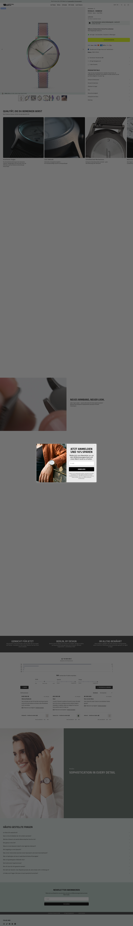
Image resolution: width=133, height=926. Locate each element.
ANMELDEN (81, 469)
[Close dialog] (94, 445)
